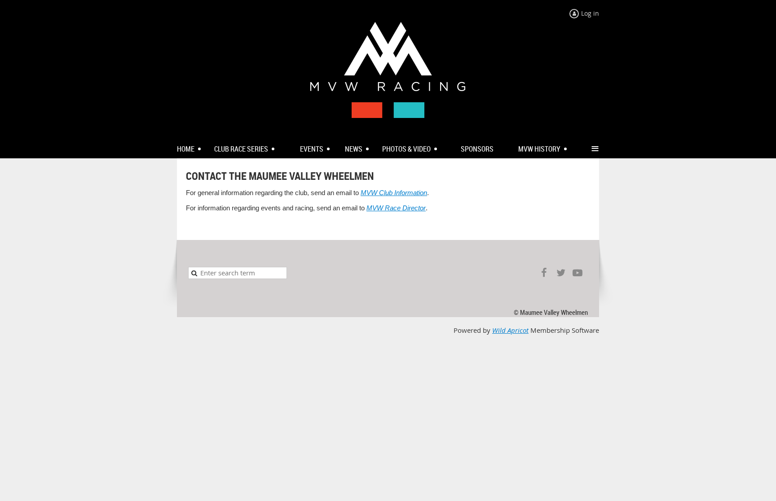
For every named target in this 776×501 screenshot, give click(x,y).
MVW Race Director (396, 208)
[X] (561, 273)
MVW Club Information (394, 192)
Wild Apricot (510, 330)
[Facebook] (544, 273)
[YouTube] (577, 273)
